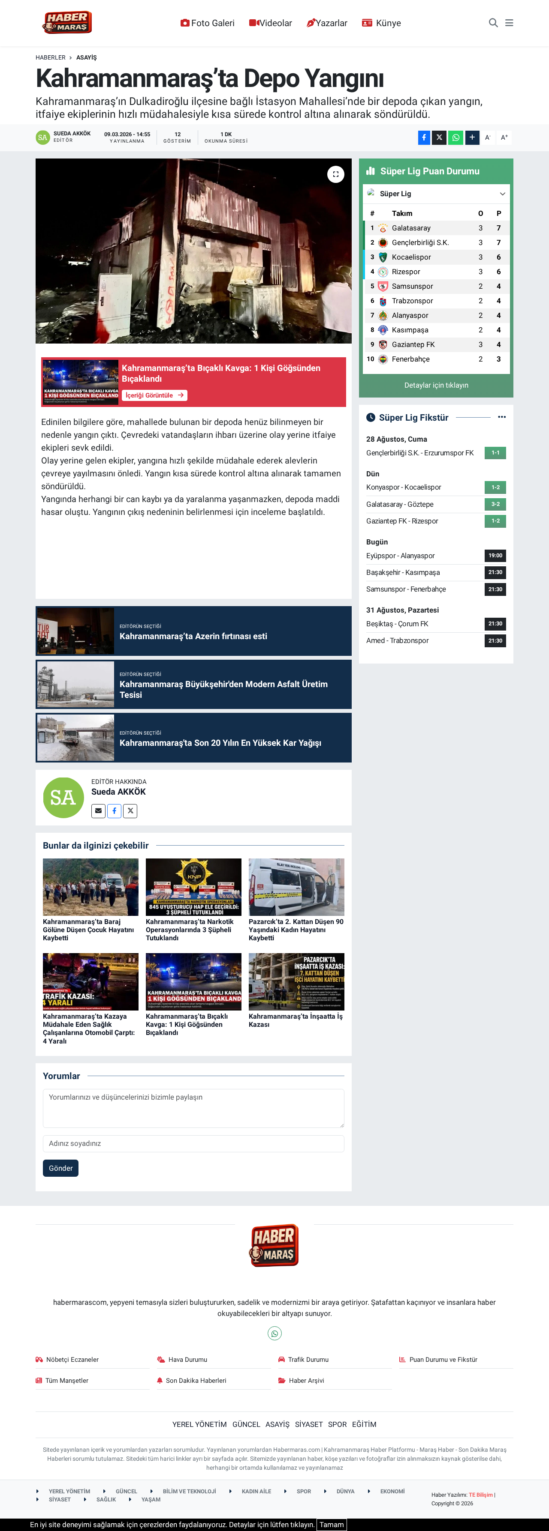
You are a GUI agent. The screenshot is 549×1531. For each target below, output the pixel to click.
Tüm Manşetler (66, 1380)
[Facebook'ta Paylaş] (424, 138)
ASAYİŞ (86, 57)
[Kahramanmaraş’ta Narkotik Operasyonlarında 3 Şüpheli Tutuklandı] (193, 886)
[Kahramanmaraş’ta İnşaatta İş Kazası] (296, 981)
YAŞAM (150, 1499)
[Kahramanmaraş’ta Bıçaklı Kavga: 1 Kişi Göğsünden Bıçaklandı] (193, 981)
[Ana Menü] (509, 23)
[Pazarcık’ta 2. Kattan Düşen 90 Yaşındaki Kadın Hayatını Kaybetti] (296, 886)
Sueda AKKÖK (118, 791)
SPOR (337, 1424)
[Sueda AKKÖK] (63, 796)
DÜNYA (345, 1491)
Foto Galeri (213, 23)
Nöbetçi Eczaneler (72, 1360)
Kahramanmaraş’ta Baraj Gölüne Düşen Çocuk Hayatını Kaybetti (88, 930)
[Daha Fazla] (472, 138)
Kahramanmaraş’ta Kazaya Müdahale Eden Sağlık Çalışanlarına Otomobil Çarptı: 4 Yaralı (89, 1028)
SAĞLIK (105, 1499)
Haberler (51, 57)
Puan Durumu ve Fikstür (443, 1360)
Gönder (61, 1168)
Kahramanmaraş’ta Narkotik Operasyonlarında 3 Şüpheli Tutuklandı (190, 930)
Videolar (275, 23)
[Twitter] (130, 811)
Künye (388, 23)
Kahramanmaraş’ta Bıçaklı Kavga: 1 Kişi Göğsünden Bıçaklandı (187, 1024)
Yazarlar (331, 23)
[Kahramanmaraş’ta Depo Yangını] (194, 251)
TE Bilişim (481, 1495)
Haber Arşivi (306, 1380)
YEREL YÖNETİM (199, 1424)
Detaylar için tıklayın (436, 385)
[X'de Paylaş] (439, 138)
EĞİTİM (364, 1424)
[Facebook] (114, 811)
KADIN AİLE (256, 1491)
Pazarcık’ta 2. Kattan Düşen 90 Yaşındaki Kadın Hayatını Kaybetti (296, 930)
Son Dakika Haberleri (196, 1380)
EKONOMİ (392, 1491)
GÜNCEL (246, 1424)
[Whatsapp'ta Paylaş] (455, 138)
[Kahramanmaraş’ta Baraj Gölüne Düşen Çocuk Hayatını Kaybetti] (91, 886)
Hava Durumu (188, 1360)
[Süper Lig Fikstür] (502, 417)
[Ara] (493, 23)
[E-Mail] (98, 811)
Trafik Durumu (308, 1360)
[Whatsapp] (275, 1333)
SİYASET (309, 1424)
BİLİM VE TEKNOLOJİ (189, 1491)
